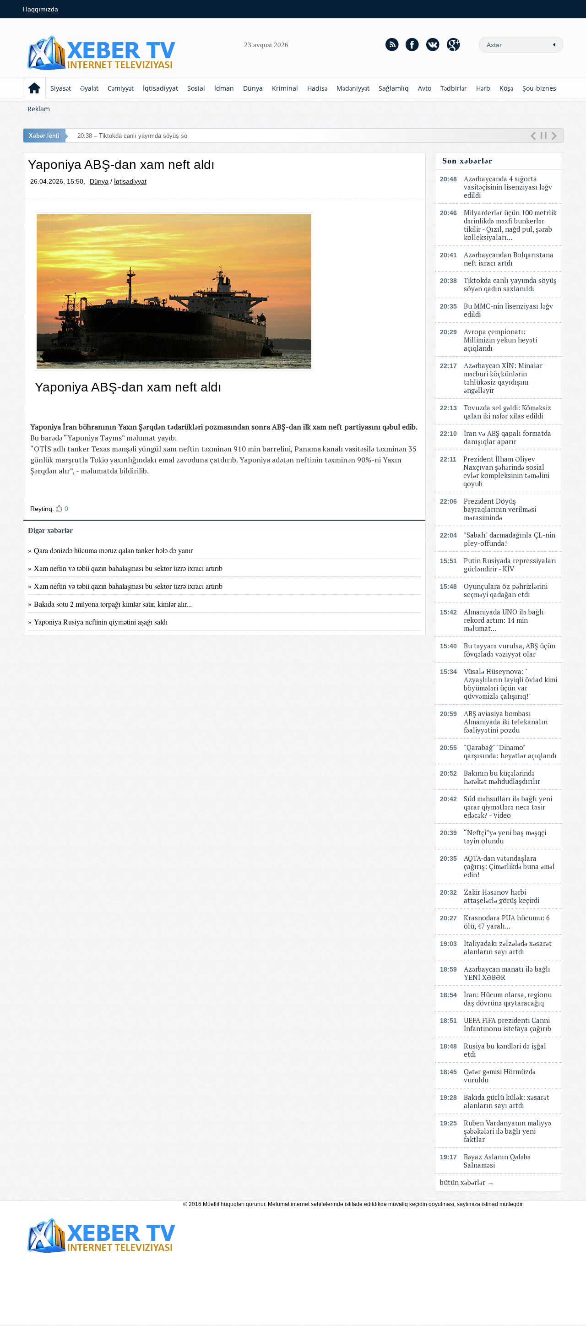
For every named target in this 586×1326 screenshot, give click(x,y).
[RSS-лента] (392, 44)
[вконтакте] (433, 44)
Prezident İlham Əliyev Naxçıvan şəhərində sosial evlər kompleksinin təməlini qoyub (506, 471)
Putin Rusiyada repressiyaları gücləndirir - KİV (510, 564)
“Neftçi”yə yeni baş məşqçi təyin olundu (505, 836)
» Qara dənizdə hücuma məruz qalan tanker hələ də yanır (110, 550)
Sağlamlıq (394, 88)
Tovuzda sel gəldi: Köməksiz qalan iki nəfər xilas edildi (507, 411)
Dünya (253, 88)
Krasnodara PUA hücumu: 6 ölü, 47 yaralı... (507, 921)
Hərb (483, 88)
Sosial (196, 88)
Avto (424, 88)
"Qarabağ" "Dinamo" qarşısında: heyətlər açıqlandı (510, 751)
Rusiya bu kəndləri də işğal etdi (505, 1050)
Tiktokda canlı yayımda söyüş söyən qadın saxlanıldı (510, 284)
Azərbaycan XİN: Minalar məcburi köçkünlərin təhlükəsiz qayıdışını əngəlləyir (503, 377)
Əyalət (89, 88)
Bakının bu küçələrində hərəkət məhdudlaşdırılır (502, 777)
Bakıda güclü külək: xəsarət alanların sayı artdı (506, 1101)
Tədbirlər (453, 88)
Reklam (38, 108)
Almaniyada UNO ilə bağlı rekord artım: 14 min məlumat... (504, 620)
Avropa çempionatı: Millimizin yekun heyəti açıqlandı (500, 339)
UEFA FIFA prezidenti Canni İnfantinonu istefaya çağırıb (507, 1024)
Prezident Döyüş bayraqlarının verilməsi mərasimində (500, 509)
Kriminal (285, 88)
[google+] (454, 44)
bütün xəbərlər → (467, 1182)
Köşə (506, 88)
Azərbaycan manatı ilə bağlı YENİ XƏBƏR (507, 973)
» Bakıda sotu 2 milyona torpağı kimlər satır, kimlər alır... (110, 604)
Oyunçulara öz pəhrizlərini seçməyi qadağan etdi (506, 590)
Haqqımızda (40, 9)
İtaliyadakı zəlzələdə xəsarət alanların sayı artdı (508, 947)
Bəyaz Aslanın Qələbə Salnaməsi (497, 1160)
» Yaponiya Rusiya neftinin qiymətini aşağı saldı (98, 621)
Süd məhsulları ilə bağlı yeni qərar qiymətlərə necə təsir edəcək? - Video (508, 806)
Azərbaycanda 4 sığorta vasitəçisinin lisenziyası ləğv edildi (508, 186)
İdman (224, 88)
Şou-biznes (539, 88)
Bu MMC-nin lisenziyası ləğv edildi (508, 310)
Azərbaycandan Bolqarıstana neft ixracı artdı (508, 258)
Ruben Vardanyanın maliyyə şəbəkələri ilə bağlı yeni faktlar (507, 1131)
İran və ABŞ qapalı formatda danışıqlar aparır (507, 437)
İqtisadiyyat (160, 88)
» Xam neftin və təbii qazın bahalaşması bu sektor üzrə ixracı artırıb (125, 568)
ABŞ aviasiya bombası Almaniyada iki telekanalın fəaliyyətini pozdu (506, 721)
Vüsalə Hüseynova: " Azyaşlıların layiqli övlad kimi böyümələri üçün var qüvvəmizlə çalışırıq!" (510, 683)
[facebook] (412, 44)
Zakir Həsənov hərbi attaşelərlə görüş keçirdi (501, 896)
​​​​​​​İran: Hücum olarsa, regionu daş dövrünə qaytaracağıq (508, 998)
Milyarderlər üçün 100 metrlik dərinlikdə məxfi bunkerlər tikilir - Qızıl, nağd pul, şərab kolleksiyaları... (510, 224)
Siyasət (60, 88)
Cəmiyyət (121, 88)
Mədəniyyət (352, 88)
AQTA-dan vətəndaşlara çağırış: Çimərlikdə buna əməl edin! (509, 866)
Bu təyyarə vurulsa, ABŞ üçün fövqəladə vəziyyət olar (509, 649)
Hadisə (317, 88)
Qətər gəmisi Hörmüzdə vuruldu (500, 1075)
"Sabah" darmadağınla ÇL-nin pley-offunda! (509, 539)
